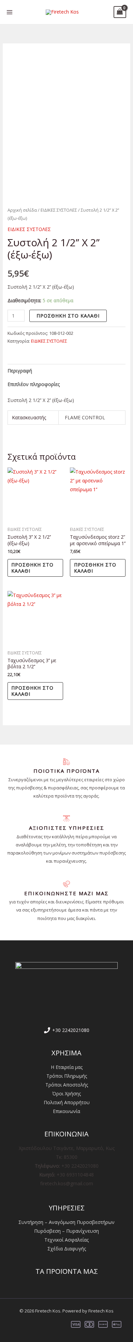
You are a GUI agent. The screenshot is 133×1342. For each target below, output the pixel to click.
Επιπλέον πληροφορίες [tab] (34, 384)
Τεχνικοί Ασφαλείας (66, 1239)
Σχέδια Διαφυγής (66, 1248)
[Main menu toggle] (9, 12)
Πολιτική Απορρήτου (67, 1102)
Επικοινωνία (66, 1111)
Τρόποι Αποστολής (66, 1084)
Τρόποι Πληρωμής (66, 1076)
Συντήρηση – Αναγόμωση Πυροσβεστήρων (66, 1222)
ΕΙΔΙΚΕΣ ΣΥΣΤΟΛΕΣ (59, 210)
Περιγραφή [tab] (20, 370)
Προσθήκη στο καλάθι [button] (32, 567)
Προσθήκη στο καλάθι (68, 315)
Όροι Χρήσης (66, 1093)
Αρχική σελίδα (22, 210)
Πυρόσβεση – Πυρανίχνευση (66, 1231)
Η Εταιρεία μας (67, 1067)
